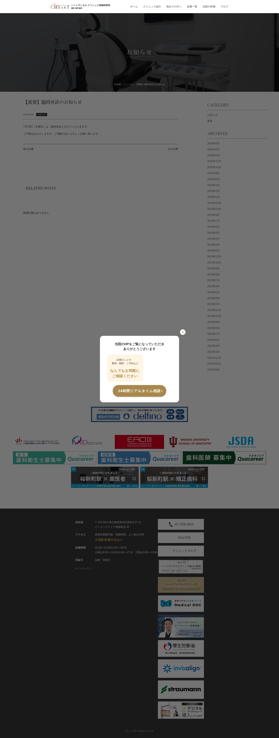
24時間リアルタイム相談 (139, 391)
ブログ (224, 6)
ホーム (134, 6)
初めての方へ (174, 6)
